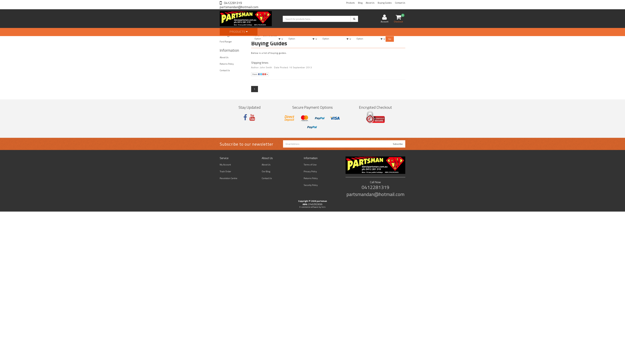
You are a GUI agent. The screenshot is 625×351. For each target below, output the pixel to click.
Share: (255, 74)
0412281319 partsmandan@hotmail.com (239, 4)
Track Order (225, 171)
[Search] (354, 19)
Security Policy (311, 185)
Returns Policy (227, 63)
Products (350, 2)
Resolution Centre (228, 178)
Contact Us (400, 2)
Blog (360, 2)
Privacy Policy (310, 171)
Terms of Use (310, 164)
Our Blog (266, 171)
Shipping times (259, 62)
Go (389, 39)
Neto (323, 207)
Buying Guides (385, 2)
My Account (225, 164)
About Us (370, 2)
